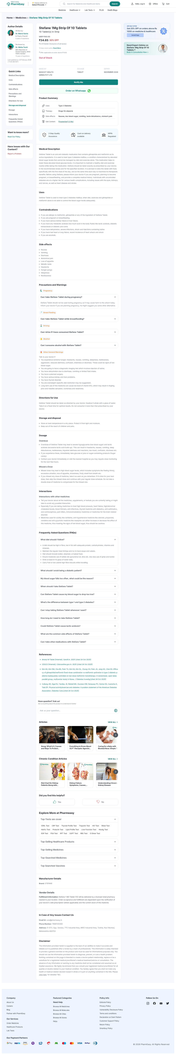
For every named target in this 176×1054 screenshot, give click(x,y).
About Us (10, 1002)
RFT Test (63, 833)
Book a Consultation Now (137, 52)
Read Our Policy (14, 137)
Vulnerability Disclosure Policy (111, 1010)
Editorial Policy (105, 1002)
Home (10, 17)
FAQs (55, 1021)
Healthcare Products (15, 1027)
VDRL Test (45, 826)
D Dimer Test (95, 833)
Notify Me (78, 82)
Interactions (13, 114)
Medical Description (16, 75)
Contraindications (15, 84)
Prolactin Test (58, 830)
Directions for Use (16, 101)
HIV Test (95, 826)
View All (112, 722)
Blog (8, 1010)
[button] (90, 4)
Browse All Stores (60, 1018)
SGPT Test (74, 833)
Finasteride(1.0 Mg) (66, 121)
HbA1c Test (45, 830)
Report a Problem (14, 154)
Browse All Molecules (61, 1010)
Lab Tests (89, 10)
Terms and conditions (108, 1013)
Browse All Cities (59, 1014)
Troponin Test (84, 826)
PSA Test (54, 833)
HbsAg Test (103, 830)
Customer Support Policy (109, 1021)
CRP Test (55, 826)
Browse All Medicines (61, 1006)
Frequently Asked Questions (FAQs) (16, 120)
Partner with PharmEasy (16, 1013)
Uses (11, 80)
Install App (135, 35)
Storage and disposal (17, 105)
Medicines (21, 17)
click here (43, 975)
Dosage (12, 110)
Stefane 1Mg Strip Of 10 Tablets (45, 17)
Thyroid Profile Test (69, 826)
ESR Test (44, 833)
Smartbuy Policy (106, 1028)
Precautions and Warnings (15, 95)
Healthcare (74, 10)
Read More (57, 48)
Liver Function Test (88, 830)
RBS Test (83, 833)
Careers (10, 1006)
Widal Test (105, 826)
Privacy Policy (105, 1006)
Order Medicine (13, 1023)
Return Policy (105, 1025)
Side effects (13, 89)
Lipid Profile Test (72, 830)
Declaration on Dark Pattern (110, 1017)
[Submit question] (115, 710)
